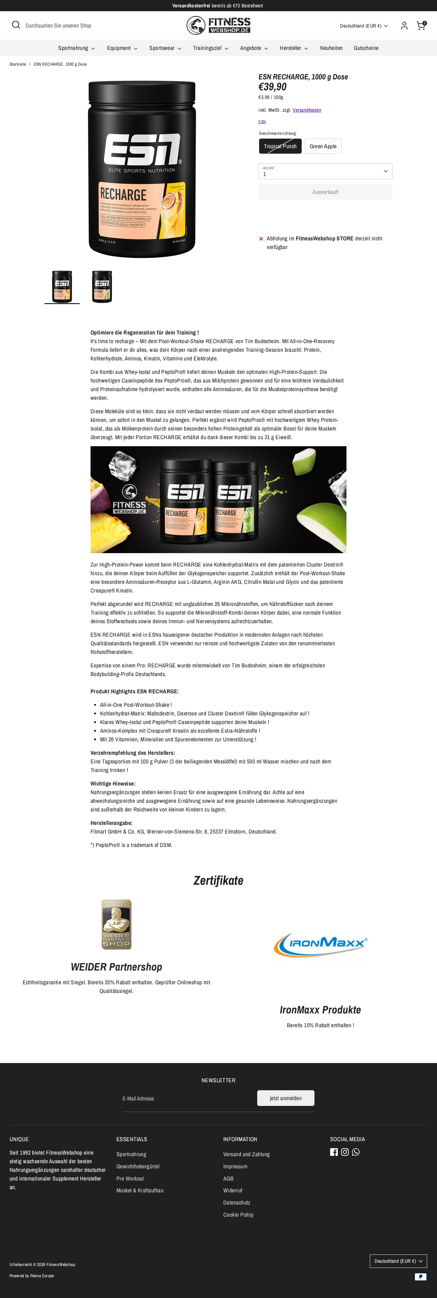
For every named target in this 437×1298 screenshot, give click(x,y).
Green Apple (323, 146)
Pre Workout (130, 1178)
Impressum (235, 1166)
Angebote (251, 48)
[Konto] (404, 25)
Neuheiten (331, 48)
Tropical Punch (280, 146)
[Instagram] (345, 1152)
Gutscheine (366, 48)
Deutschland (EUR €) (360, 25)
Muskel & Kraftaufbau (139, 1190)
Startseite (18, 64)
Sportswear (162, 48)
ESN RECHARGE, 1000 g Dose (60, 64)
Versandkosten (307, 109)
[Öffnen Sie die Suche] (16, 24)
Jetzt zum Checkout (325, 212)
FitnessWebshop (60, 1264)
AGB (228, 1178)
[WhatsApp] (356, 1152)
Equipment (119, 48)
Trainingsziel (208, 48)
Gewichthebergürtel (137, 1166)
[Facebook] (334, 1152)
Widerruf (232, 1190)
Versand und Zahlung (246, 1154)
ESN (262, 122)
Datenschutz (236, 1202)
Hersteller (291, 48)
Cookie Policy (238, 1215)
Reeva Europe (42, 1275)
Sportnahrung (74, 48)
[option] (142, 170)
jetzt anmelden (286, 1098)
